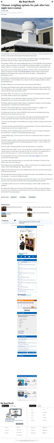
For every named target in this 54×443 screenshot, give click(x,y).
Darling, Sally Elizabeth (22, 342)
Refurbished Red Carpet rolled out (14, 207)
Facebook (33, 427)
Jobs (44, 409)
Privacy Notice (19, 432)
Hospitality (13, 197)
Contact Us (7, 430)
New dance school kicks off (23, 286)
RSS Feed (45, 430)
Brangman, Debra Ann (21, 340)
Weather (44, 415)
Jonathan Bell (4, 10)
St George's (23, 197)
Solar (20, 323)
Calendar (44, 417)
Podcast (45, 432)
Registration (19, 429)
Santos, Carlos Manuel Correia (23, 350)
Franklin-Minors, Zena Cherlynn (23, 344)
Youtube (45, 427)
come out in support (34, 156)
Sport (32, 415)
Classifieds (45, 412)
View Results (21, 331)
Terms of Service (37, 225)
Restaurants (32, 197)
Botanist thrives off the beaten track (41, 212)
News (32, 409)
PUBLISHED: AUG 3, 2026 (22, 390)
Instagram (34, 432)
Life (32, 417)
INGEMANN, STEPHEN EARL (23, 348)
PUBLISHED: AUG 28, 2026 (22, 378)
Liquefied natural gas (23, 319)
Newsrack (44, 420)
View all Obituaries (22, 352)
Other (20, 326)
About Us (6, 427)
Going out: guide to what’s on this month (42, 207)
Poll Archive (21, 332)
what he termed (25, 71)
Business (33, 412)
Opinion (32, 420)
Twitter (33, 430)
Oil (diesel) (21, 322)
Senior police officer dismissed (23, 277)
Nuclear (20, 320)
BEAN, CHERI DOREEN (22, 339)
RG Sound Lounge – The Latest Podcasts (27, 376)
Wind (20, 325)
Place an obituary (32, 352)
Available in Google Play (39, 406)
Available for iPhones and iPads (13, 406)
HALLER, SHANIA (21, 346)
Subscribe (6, 432)
